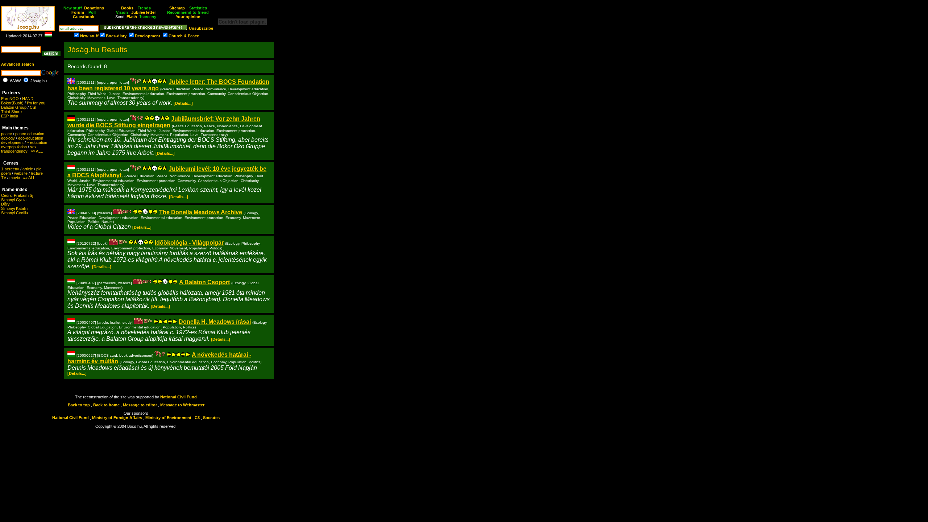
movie (14, 177)
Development (147, 36)
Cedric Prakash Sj (17, 195)
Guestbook (83, 16)
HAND (27, 98)
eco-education (30, 138)
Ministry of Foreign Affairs (117, 417)
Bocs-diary (116, 36)
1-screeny (10, 169)
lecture (37, 173)
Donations (94, 8)
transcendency (14, 151)
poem (6, 173)
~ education (37, 142)
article (27, 169)
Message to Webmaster (182, 405)
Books (127, 8)
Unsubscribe (201, 28)
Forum (77, 12)
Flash (132, 16)
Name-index (14, 189)
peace (6, 134)
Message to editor (140, 405)
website (21, 173)
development (12, 142)
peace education (29, 134)
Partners (11, 92)
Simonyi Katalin (14, 208)
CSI (33, 107)
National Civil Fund (178, 397)
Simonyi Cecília (14, 213)
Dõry (5, 204)
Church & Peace (184, 36)
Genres (10, 163)
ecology (8, 138)
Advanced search (17, 64)
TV (3, 177)
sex (33, 147)
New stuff (89, 36)
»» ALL (35, 151)
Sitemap (177, 8)
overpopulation (14, 147)
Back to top (79, 405)
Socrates (211, 417)
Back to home (106, 405)
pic (38, 169)
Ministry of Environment (168, 417)
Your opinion (188, 16)
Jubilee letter (143, 12)
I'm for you (36, 103)
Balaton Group (13, 107)
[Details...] (183, 103)
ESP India (9, 116)
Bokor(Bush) (12, 103)
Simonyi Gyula (13, 200)
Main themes (15, 127)
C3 (197, 417)
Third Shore (11, 111)
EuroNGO (10, 98)
